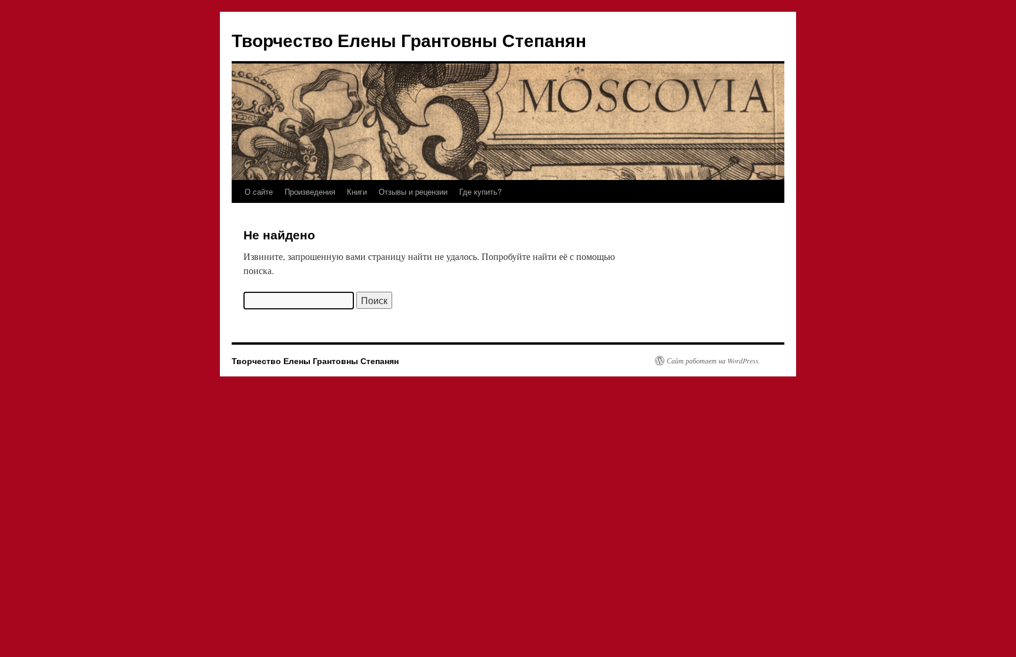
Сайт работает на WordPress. (713, 360)
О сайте (259, 191)
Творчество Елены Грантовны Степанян (409, 39)
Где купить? (480, 191)
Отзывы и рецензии (413, 191)
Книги (357, 191)
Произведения (310, 191)
